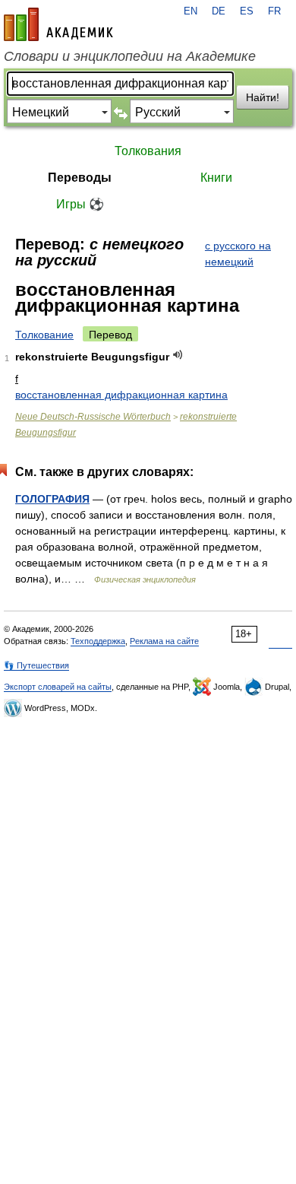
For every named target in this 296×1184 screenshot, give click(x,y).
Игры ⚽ (80, 204)
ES (246, 11)
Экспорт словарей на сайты (58, 686)
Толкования (148, 150)
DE (218, 11)
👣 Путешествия (36, 665)
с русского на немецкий (238, 254)
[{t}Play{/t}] (178, 354)
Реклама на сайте (164, 641)
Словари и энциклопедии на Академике (130, 56)
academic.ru (58, 24)
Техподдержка (98, 641)
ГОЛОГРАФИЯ (52, 499)
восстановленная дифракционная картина (121, 395)
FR (274, 11)
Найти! (262, 97)
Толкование (44, 335)
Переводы (80, 177)
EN (190, 11)
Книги (216, 177)
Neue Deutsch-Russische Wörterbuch (93, 416)
